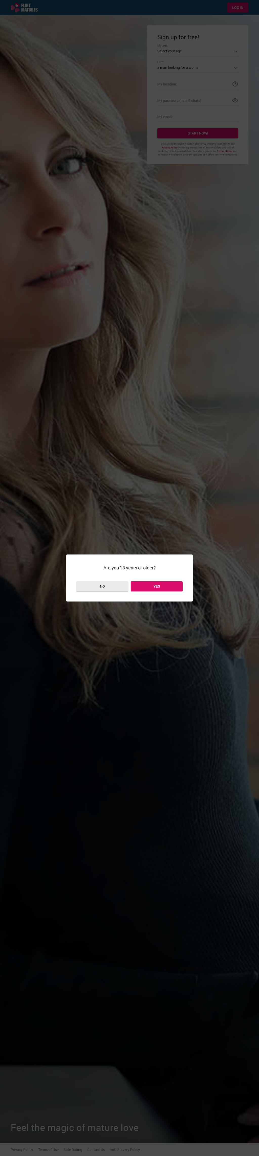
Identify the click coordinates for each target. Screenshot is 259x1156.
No (102, 586)
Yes (157, 586)
